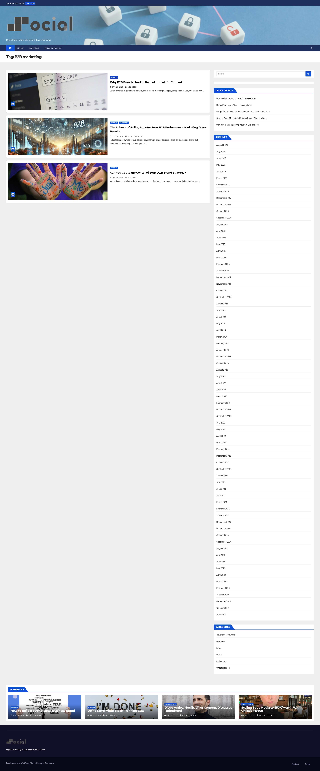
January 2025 (222, 271)
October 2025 (222, 211)
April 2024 (221, 330)
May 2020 (220, 568)
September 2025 (224, 218)
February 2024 (223, 343)
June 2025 (221, 238)
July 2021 (220, 482)
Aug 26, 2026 (248, 715)
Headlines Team (135, 136)
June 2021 (221, 489)
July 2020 (220, 555)
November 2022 (223, 410)
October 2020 (222, 535)
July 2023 (220, 376)
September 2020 (224, 542)
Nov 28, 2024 (117, 177)
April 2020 (221, 575)
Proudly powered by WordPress (18, 763)
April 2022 (221, 436)
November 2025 (223, 205)
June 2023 (221, 383)
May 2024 (220, 324)
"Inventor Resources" (226, 635)
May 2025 (220, 244)
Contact (34, 48)
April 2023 (221, 390)
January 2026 (222, 191)
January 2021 (222, 515)
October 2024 (222, 290)
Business (114, 77)
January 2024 (222, 350)
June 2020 (221, 562)
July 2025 (220, 231)
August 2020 (222, 548)
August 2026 (222, 145)
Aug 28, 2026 (18, 715)
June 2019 (221, 615)
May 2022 (220, 429)
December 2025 (223, 198)
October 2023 (222, 363)
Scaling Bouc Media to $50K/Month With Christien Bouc (241, 118)
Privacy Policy (53, 48)
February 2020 (223, 588)
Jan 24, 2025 (117, 87)
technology (123, 122)
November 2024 (223, 284)
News (219, 655)
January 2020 (222, 595)
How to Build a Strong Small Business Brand (236, 98)
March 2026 (221, 178)
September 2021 (224, 469)
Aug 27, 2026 (95, 715)
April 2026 (221, 171)
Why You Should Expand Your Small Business (237, 125)
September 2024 (224, 297)
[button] (312, 48)
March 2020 (221, 581)
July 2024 (220, 310)
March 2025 (221, 257)
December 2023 (223, 357)
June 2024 (221, 317)
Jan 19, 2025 (117, 136)
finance (219, 648)
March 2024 (221, 337)
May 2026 (220, 165)
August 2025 (222, 224)
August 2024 (222, 304)
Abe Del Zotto (265, 715)
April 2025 (221, 251)
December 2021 (223, 456)
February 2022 (223, 449)
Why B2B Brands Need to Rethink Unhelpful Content (146, 82)
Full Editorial (35, 715)
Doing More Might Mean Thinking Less (234, 105)
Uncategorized (223, 668)
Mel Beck (131, 87)
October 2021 (222, 462)
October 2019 (222, 608)
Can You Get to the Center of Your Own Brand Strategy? (148, 172)
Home (20, 48)
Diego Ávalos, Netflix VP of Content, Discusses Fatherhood (243, 112)
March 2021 (221, 502)
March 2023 (221, 396)
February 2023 (223, 403)
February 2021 (223, 509)
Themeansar (49, 763)
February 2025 (223, 264)
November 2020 (223, 529)
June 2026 (221, 158)
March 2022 (221, 443)
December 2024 (223, 277)
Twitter (307, 764)
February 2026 (223, 185)
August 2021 (222, 476)
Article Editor (189, 715)
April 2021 (221, 495)
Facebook (295, 764)
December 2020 (223, 522)
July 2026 (220, 152)
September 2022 (224, 416)
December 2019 (223, 601)
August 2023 (222, 370)
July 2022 (220, 423)
